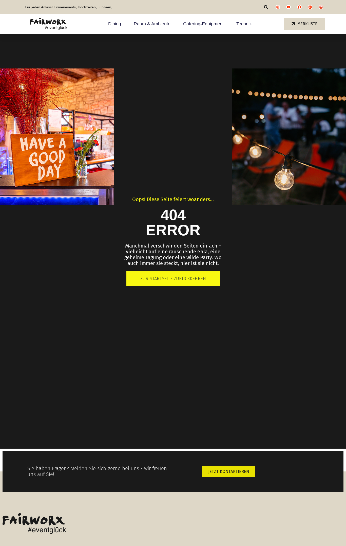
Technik (244, 23)
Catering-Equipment (203, 23)
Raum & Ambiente (152, 23)
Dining (114, 23)
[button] (266, 7)
